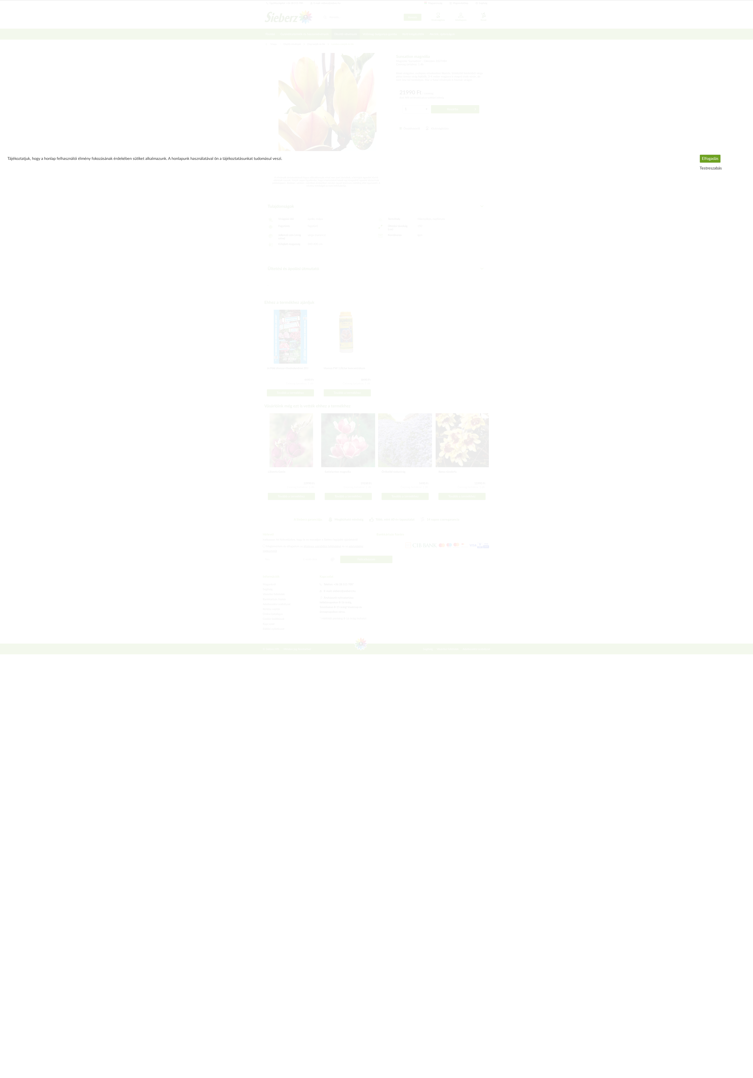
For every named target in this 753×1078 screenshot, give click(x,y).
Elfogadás (710, 159)
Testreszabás (711, 168)
